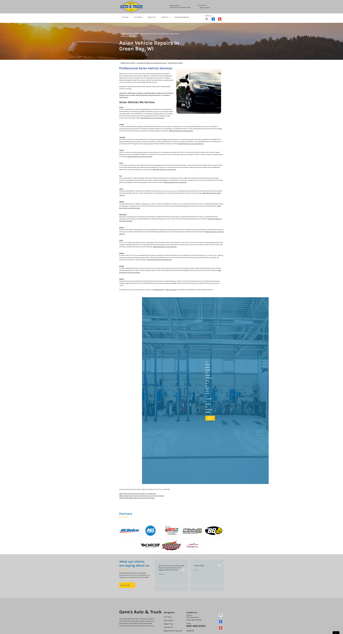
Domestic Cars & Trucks (127, 95)
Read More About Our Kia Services (175, 182)
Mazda (121, 202)
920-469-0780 (174, 5)
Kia (120, 176)
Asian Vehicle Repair (149, 93)
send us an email (170, 290)
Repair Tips (151, 17)
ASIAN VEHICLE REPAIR (129, 36)
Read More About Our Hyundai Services (191, 144)
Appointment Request (182, 17)
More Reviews (125, 585)
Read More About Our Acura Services (152, 118)
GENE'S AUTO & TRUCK (130, 34)
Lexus (121, 189)
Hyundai (122, 137)
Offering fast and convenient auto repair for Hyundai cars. (137, 493)
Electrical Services (142, 95)
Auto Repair (138, 17)
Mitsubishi (122, 214)
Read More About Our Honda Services (181, 131)
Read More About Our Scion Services (165, 247)
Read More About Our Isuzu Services (164, 169)
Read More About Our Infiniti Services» (139, 156)
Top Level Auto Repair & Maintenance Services (159, 34)
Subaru (121, 253)
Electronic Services (154, 95)
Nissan (121, 227)
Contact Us (164, 17)
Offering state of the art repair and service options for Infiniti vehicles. (141, 496)
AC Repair (139, 93)
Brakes (159, 93)
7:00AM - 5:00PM (204, 7)
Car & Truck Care (167, 93)
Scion (121, 240)
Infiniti (121, 150)
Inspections (123, 93)
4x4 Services (132, 93)
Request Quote (210, 418)
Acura (121, 107)
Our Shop (125, 17)
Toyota (121, 279)
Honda (121, 124)
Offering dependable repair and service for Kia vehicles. (137, 498)
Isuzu (121, 163)
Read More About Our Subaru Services (159, 259)
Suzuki (121, 266)
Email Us (190, 630)
